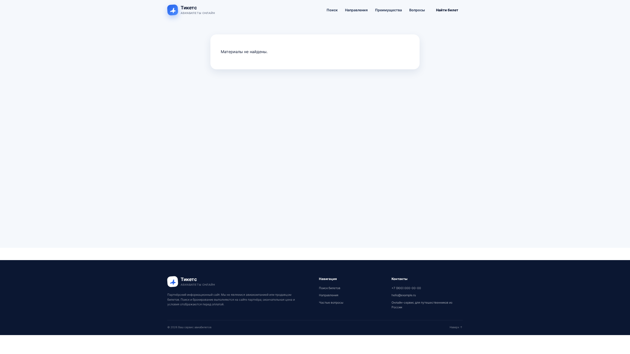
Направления (356, 10)
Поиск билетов (329, 288)
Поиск (332, 10)
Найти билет (447, 10)
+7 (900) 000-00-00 (406, 288)
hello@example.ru (404, 295)
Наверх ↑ (456, 327)
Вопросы (417, 10)
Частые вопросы (331, 302)
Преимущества (388, 10)
